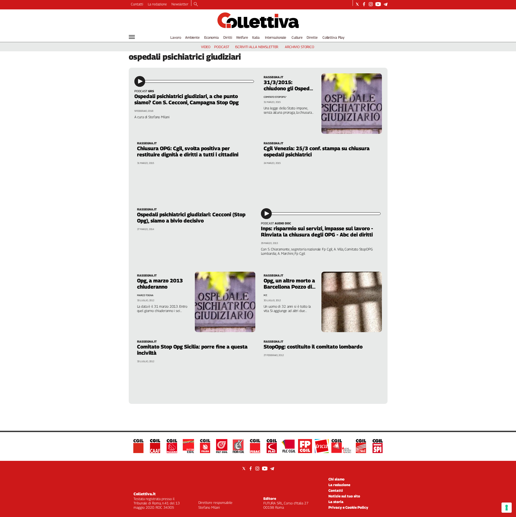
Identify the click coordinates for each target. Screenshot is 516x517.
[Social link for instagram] (371, 4)
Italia (255, 37)
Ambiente (192, 37)
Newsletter (179, 4)
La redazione (157, 4)
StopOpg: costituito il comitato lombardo (313, 347)
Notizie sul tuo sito (344, 496)
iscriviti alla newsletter (256, 47)
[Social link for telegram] (386, 4)
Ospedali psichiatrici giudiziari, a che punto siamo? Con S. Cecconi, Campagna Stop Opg (186, 99)
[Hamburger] (132, 37)
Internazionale (275, 37)
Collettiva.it (145, 493)
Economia (211, 37)
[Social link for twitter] (357, 4)
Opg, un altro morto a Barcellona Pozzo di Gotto (289, 287)
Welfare (242, 37)
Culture (297, 37)
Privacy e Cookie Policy (348, 507)
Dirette (312, 37)
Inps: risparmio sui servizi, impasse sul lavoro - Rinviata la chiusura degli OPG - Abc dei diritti (317, 231)
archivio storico (299, 47)
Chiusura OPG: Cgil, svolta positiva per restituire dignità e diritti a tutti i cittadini (187, 151)
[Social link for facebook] (364, 4)
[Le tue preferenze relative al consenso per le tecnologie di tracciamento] (506, 507)
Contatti (137, 4)
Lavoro (175, 37)
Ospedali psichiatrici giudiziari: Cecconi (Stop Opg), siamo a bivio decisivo (191, 217)
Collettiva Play (333, 37)
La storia (335, 502)
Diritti (227, 37)
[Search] (196, 4)
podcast (221, 47)
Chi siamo (336, 479)
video (205, 47)
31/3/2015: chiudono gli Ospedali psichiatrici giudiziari (290, 88)
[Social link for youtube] (378, 4)
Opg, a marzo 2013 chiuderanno (160, 284)
